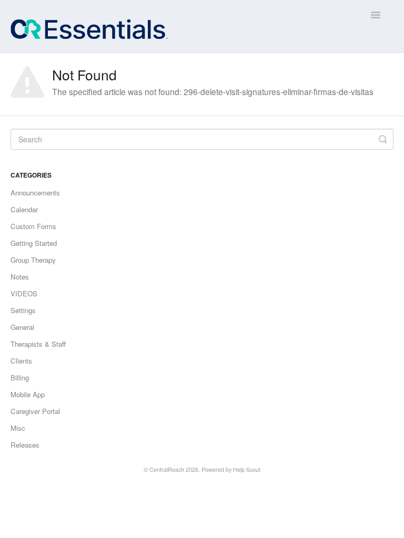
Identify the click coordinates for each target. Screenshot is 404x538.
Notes (20, 277)
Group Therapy (33, 260)
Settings (23, 310)
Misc (18, 428)
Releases (25, 445)
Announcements (35, 193)
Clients (21, 361)
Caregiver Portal (35, 411)
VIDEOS (24, 293)
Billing (20, 377)
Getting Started (34, 243)
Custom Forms (33, 226)
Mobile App (28, 394)
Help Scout (246, 469)
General (22, 327)
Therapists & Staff (38, 344)
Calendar (24, 209)
